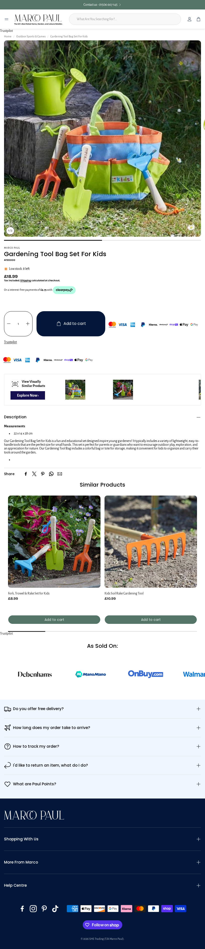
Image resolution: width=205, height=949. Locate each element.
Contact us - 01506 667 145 (101, 4)
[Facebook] (26, 474)
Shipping (25, 280)
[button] (102, 417)
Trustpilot (6, 31)
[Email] (60, 474)
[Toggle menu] (6, 19)
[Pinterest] (42, 474)
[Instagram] (33, 908)
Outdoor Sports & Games (31, 36)
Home (8, 36)
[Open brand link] (60, 674)
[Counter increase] (27, 323)
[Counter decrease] (8, 323)
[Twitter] (34, 474)
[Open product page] (54, 542)
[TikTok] (55, 908)
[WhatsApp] (51, 474)
